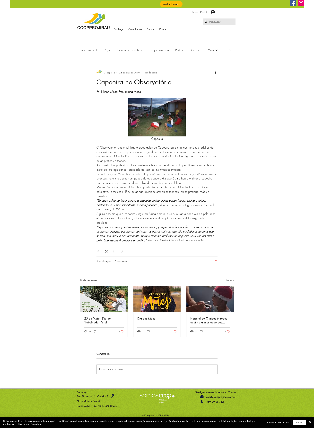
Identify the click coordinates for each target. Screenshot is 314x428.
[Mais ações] (216, 72)
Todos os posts (89, 50)
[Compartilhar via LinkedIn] (114, 251)
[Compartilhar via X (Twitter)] (106, 251)
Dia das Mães (146, 318)
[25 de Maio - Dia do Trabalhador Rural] (104, 299)
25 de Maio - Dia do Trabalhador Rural (97, 320)
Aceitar (299, 422)
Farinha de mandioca (130, 50)
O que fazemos (159, 50)
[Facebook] (293, 3)
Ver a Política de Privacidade (27, 424)
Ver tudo (230, 279)
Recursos (196, 50)
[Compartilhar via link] (122, 251)
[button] (118, 29)
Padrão (179, 50)
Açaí (107, 50)
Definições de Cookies (277, 422)
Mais (211, 50)
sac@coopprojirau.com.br (221, 396)
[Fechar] (310, 422)
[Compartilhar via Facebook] (98, 251)
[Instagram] (301, 3)
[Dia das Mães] (157, 299)
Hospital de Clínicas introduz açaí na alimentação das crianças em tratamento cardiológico (208, 320)
